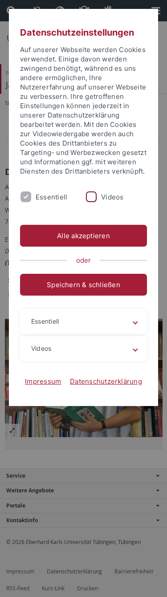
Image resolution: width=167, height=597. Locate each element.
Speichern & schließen (83, 284)
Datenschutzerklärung (106, 381)
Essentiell (51, 197)
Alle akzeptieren (83, 235)
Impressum (43, 381)
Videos (112, 197)
